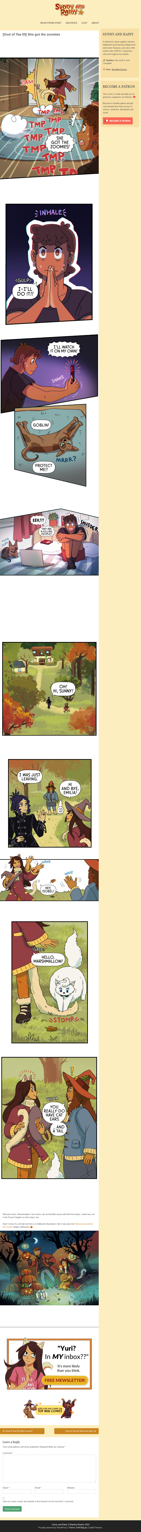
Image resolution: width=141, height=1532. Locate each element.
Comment (8, 1453)
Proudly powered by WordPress (52, 1527)
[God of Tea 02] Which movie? (19, 1431)
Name (6, 1488)
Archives (71, 23)
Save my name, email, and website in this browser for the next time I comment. (38, 1501)
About (95, 23)
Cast (84, 23)
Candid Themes (95, 1527)
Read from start (51, 23)
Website (70, 1488)
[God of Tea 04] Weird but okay (79, 1431)
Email (38, 1488)
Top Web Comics (119, 69)
